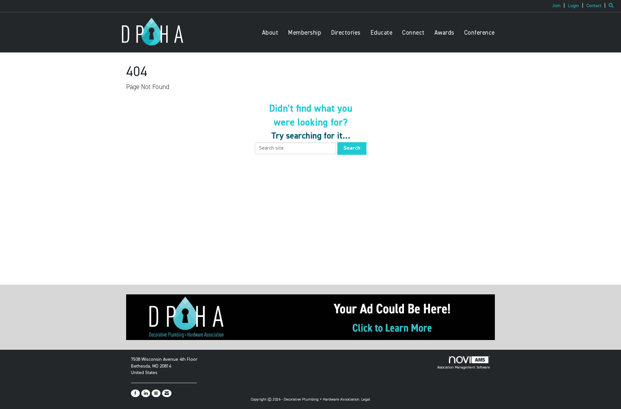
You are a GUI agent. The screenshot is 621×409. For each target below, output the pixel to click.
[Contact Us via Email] (166, 393)
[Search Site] (612, 5)
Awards (444, 33)
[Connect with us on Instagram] (156, 393)
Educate (381, 33)
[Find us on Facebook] (135, 393)
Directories (346, 33)
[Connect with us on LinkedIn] (145, 393)
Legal (365, 400)
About (270, 33)
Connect (413, 33)
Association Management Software (463, 367)
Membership (304, 33)
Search (351, 148)
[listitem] (559, 5)
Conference (479, 33)
